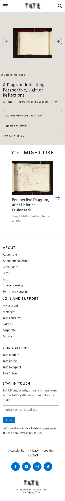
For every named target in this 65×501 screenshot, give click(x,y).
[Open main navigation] (12, 6)
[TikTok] (48, 466)
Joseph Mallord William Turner (38, 102)
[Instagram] (37, 466)
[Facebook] (15, 466)
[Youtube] (26, 466)
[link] (13, 74)
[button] (59, 6)
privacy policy (49, 428)
